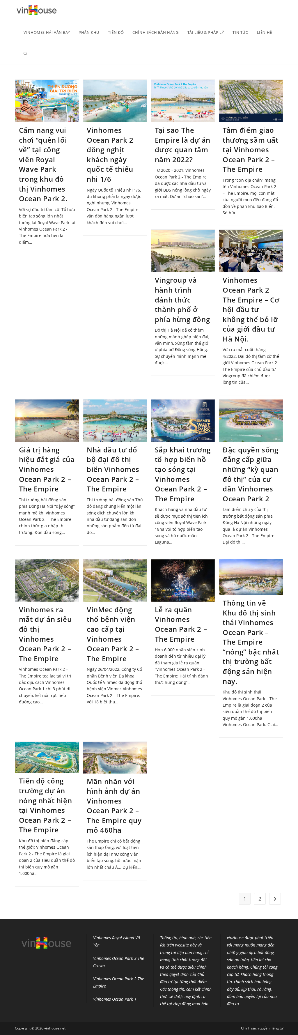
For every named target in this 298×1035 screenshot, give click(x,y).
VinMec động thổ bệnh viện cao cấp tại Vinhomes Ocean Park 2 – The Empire (113, 634)
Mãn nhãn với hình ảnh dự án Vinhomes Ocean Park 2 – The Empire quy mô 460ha (114, 805)
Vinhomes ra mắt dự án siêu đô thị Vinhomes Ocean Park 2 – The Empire (45, 634)
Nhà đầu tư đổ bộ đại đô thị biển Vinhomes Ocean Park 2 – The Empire (113, 469)
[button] (36, 10)
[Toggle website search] (25, 54)
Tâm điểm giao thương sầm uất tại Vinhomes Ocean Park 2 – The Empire (250, 149)
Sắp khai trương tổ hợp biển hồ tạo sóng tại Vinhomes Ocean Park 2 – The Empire (183, 474)
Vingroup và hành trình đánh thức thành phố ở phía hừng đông (182, 299)
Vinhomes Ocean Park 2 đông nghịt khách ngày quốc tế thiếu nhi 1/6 (110, 154)
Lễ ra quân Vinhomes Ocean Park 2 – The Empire (181, 624)
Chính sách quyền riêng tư (262, 1028)
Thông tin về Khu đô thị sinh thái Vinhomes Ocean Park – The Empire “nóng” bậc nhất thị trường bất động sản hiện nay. (251, 642)
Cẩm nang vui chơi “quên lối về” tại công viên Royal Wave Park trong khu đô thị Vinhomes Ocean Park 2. (43, 164)
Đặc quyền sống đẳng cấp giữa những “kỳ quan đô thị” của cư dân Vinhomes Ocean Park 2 (250, 474)
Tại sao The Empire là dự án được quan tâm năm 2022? (182, 144)
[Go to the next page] (275, 899)
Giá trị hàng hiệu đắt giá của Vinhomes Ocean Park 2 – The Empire (47, 469)
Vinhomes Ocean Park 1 (114, 999)
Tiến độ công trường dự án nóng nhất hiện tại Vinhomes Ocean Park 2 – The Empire (45, 805)
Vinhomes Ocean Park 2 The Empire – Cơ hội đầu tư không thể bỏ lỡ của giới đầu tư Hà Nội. (251, 309)
